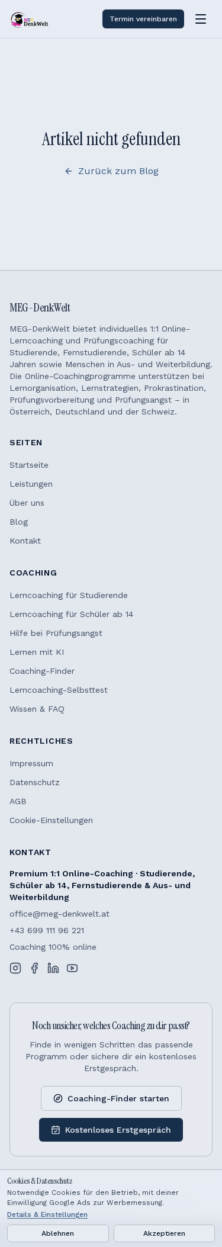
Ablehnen (57, 1233)
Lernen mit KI (36, 652)
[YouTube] (72, 968)
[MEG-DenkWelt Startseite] (29, 19)
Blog (18, 521)
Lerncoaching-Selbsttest (58, 690)
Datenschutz (34, 782)
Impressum (31, 763)
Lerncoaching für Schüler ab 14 (71, 614)
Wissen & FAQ (37, 709)
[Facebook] (34, 968)
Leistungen (31, 483)
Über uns (26, 502)
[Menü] (201, 19)
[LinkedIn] (53, 968)
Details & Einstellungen (47, 1214)
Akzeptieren (164, 1233)
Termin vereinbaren (143, 19)
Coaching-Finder (42, 671)
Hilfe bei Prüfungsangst (55, 633)
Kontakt (25, 540)
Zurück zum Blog (118, 170)
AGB (18, 801)
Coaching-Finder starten (118, 1098)
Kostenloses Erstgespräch (118, 1129)
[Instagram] (15, 968)
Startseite (29, 465)
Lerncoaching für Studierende (68, 595)
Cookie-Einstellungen (51, 820)
